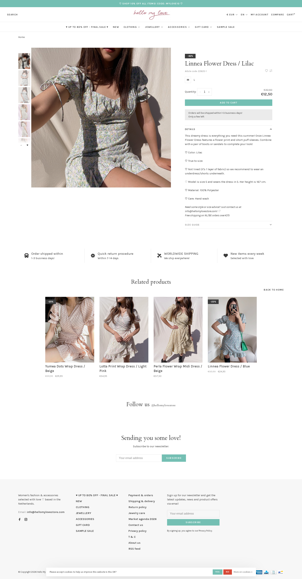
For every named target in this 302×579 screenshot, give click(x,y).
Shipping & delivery (141, 501)
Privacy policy (137, 531)
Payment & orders (140, 495)
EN (243, 14)
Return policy (137, 507)
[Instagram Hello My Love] (25, 519)
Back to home (274, 289)
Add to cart (228, 102)
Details (190, 129)
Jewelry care (136, 513)
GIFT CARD (202, 27)
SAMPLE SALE (226, 27)
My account (259, 14)
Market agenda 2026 (142, 519)
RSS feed (134, 548)
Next (27, 145)
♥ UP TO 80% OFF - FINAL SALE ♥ (87, 27)
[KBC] (266, 573)
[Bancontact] (281, 573)
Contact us (135, 525)
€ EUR (231, 14)
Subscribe (174, 458)
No (227, 572)
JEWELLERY (152, 27)
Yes (217, 572)
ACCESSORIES (177, 27)
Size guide (192, 224)
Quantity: (190, 91)
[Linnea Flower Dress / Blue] (232, 330)
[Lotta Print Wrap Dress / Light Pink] (123, 330)
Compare (277, 14)
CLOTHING (130, 27)
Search (12, 14)
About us (134, 542)
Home (21, 37)
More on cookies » (243, 572)
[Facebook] (19, 519)
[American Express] (259, 573)
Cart (291, 14)
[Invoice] (273, 573)
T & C (132, 536)
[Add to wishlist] (267, 71)
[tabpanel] (101, 117)
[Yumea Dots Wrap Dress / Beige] (69, 330)
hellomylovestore (163, 405)
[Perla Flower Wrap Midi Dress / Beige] (178, 330)
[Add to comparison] (270, 71)
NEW (116, 27)
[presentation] (24, 61)
